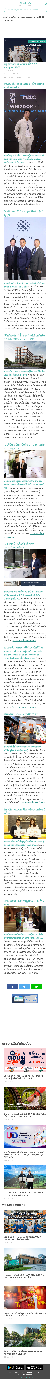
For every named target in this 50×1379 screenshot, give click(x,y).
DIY (15, 77)
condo (11, 77)
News (29, 77)
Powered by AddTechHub (25, 1377)
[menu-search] (45, 4)
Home (4, 17)
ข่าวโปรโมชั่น (14, 17)
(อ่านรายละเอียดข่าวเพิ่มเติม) (24, 640)
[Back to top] (41, 1370)
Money (24, 77)
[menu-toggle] (5, 4)
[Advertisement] (25, 30)
